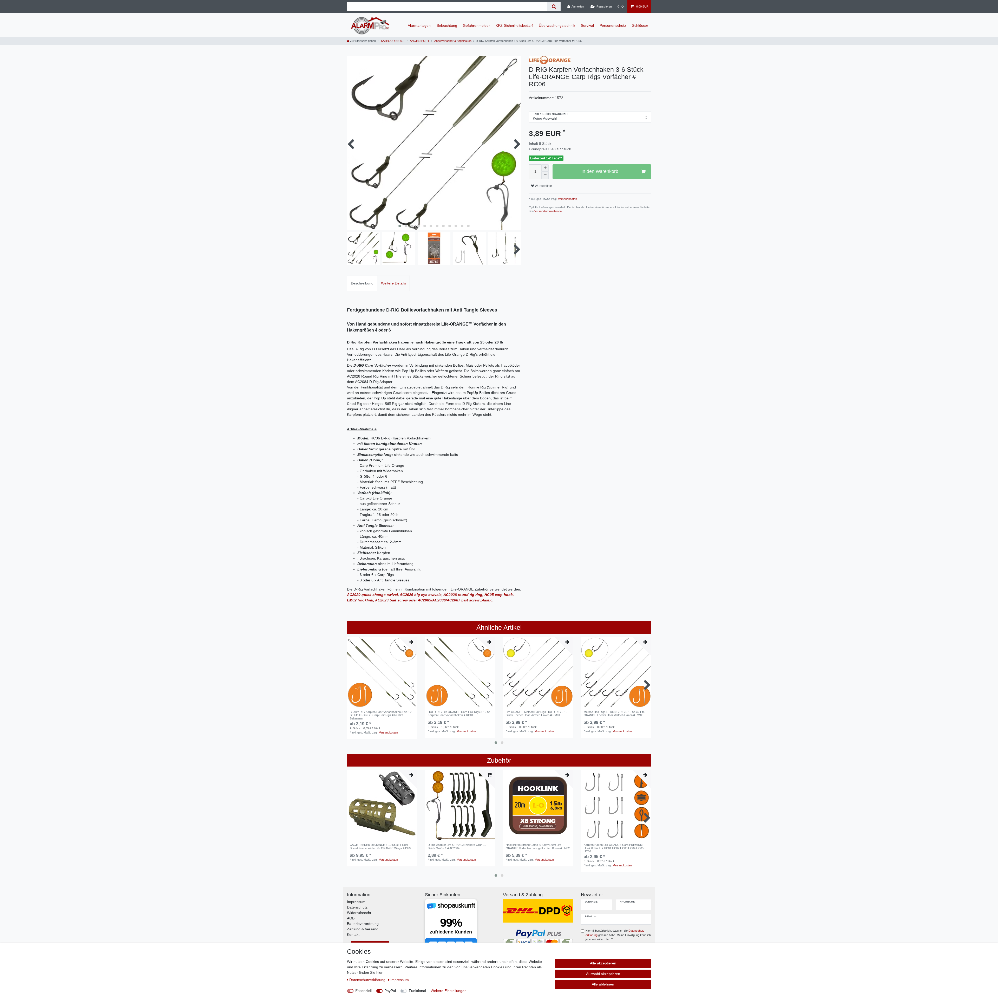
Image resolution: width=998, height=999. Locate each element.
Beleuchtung (447, 25)
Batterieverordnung (363, 924)
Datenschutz (357, 907)
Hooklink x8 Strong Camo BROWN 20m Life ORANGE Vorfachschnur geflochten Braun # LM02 (538, 846)
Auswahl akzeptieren (603, 974)
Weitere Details (393, 283)
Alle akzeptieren (603, 963)
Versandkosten (567, 198)
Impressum (356, 902)
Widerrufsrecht (359, 913)
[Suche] (554, 6)
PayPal (390, 991)
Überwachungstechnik (557, 25)
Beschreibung (362, 283)
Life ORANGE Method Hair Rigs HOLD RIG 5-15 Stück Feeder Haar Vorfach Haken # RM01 (536, 713)
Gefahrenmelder (476, 25)
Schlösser (640, 25)
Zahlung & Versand (362, 929)
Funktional (417, 991)
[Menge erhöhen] (545, 168)
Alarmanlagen (419, 25)
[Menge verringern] (545, 175)
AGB (350, 918)
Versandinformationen (548, 211)
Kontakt (353, 934)
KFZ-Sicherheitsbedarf (514, 25)
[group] (382, 672)
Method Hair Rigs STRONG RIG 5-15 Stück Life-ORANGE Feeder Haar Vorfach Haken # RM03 (615, 713)
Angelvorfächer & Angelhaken (452, 40)
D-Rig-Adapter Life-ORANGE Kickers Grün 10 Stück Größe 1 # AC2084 (457, 846)
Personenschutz (613, 25)
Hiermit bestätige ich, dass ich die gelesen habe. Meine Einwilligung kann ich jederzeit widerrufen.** (618, 935)
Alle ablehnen (603, 984)
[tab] (362, 283)
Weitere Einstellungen (449, 991)
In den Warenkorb (599, 171)
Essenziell (363, 991)
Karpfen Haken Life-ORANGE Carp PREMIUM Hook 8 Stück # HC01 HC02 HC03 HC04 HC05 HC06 (614, 848)
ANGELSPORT (419, 40)
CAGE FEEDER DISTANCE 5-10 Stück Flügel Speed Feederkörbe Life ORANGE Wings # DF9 (380, 846)
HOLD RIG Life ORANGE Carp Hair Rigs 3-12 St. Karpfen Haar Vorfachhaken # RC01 (459, 713)
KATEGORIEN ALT (392, 40)
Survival (587, 25)
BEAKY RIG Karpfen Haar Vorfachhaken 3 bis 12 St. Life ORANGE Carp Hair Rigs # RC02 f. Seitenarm (380, 715)
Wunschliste (543, 186)
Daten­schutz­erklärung (367, 980)
